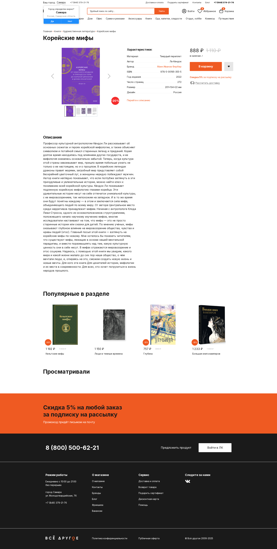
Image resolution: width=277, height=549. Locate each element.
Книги (149, 18)
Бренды (96, 493)
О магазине (98, 481)
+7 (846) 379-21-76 (79, 2)
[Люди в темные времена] (114, 325)
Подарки (79, 18)
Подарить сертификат (178, 2)
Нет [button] (70, 21)
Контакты (197, 2)
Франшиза (97, 505)
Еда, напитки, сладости (169, 18)
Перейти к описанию (138, 100)
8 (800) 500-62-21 (72, 447)
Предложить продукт (176, 447)
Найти (162, 11)
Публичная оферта (148, 538)
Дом (90, 18)
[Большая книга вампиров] (211, 325)
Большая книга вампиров (206, 353)
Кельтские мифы (55, 353)
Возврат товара (147, 487)
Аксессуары (135, 18)
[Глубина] (162, 325)
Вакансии (97, 510)
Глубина (148, 353)
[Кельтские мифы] (65, 325)
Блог (207, 2)
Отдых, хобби (193, 18)
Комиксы (210, 18)
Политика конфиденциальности (109, 538)
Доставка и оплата (155, 2)
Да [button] (52, 21)
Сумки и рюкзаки (115, 18)
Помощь (143, 505)
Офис (99, 18)
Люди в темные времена (109, 353)
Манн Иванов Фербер (169, 66)
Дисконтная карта (148, 499)
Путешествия (226, 18)
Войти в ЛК (215, 447)
